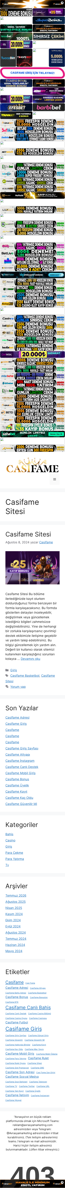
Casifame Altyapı (17, 754)
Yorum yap (18, 687)
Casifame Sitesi (28, 534)
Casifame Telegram (38, 1082)
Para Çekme (14, 853)
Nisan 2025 (13, 908)
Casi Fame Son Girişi (45, 1072)
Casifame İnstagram (19, 761)
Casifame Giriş (16, 724)
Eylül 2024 (13, 926)
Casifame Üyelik (17, 785)
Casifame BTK (11, 1002)
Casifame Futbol (16, 1022)
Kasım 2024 (14, 914)
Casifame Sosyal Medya (22, 1076)
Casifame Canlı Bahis (28, 1007)
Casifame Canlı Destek (21, 767)
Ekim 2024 (13, 920)
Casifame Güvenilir (14, 1040)
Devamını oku (30, 659)
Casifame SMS (37, 1068)
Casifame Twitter (27, 1086)
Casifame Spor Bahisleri (16, 1082)
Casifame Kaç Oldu (19, 798)
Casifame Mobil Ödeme (46, 1054)
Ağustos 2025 (15, 902)
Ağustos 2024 (15, 932)
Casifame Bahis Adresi (15, 993)
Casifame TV (11, 1086)
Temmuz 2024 (15, 939)
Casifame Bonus (17, 779)
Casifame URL (42, 1086)
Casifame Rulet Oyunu (15, 1063)
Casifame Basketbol (24, 675)
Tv (7, 865)
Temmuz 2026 (15, 895)
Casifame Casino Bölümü (39, 1013)
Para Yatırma (14, 859)
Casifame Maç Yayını (34, 1049)
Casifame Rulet (38, 1058)
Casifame (12, 730)
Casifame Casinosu (38, 1018)
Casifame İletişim (17, 1095)
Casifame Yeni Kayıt (14, 1091)
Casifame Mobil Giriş (20, 773)
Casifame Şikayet (13, 1100)
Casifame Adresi (17, 717)
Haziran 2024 (15, 945)
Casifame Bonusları (39, 997)
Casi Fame (30, 983)
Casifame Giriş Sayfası (21, 748)
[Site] (32, 122)
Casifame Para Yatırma (15, 1058)
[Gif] (32, 195)
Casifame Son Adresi (19, 1072)
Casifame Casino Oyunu (16, 1018)
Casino (10, 840)
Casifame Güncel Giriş (38, 1035)
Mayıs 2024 (13, 951)
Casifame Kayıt (16, 791)
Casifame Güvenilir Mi (21, 804)
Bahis (9, 834)
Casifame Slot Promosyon (17, 1068)
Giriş (13, 670)
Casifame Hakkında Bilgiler (17, 1045)
